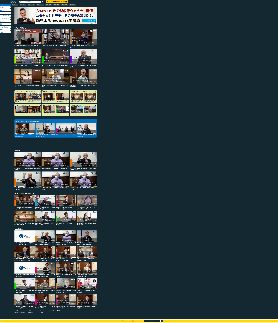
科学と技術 (56, 4)
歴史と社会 (22, 4)
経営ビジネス (40, 4)
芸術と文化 (64, 4)
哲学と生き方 (31, 4)
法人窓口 (41, 312)
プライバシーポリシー (32, 310)
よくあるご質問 (50, 310)
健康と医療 (48, 4)
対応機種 (58, 310)
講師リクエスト (31, 312)
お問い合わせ (42, 310)
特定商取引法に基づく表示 (20, 312)
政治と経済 (72, 4)
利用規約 (16, 310)
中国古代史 (15, 4)
